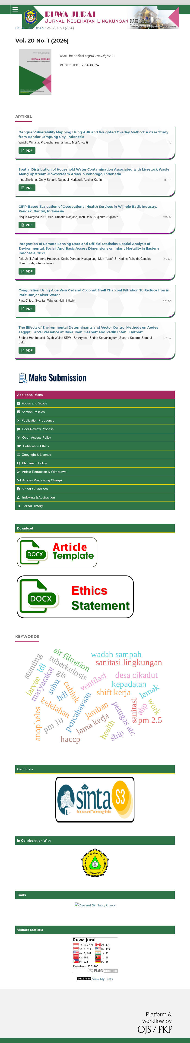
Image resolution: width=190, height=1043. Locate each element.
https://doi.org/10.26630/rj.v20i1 (92, 56)
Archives (36, 28)
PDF (28, 150)
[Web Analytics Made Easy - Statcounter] (84, 979)
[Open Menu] (15, 9)
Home (20, 28)
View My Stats (102, 979)
